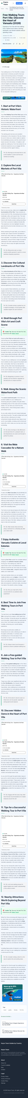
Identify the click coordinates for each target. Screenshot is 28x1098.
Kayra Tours (5, 3)
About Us (3, 1063)
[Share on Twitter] (14, 43)
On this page (6, 66)
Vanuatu (15, 1010)
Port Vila (22, 1010)
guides (10, 1010)
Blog (7, 8)
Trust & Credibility (5, 1065)
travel (5, 1010)
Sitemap (3, 1083)
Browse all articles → (6, 1016)
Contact (3, 1069)
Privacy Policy (4, 1076)
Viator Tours (15, 333)
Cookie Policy (4, 1081)
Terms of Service (5, 1078)
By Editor (7, 40)
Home (2, 8)
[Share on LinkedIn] (19, 43)
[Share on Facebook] (16, 43)
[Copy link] (22, 43)
